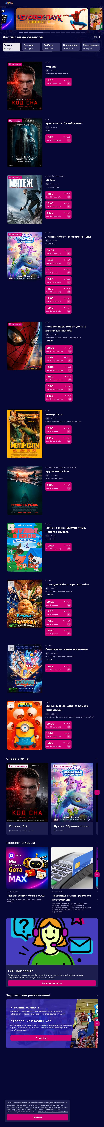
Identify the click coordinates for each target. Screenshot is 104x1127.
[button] (17, 20)
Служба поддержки (52, 983)
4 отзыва (49, 341)
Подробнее (42, 1038)
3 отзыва (49, 595)
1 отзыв (48, 659)
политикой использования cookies (53, 1112)
